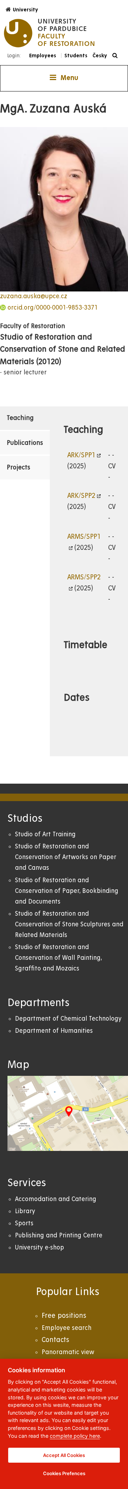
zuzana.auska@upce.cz (33, 296)
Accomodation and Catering (55, 1199)
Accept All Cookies (64, 1455)
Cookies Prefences (64, 1473)
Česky (99, 55)
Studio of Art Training (45, 834)
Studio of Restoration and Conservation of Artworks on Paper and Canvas (65, 857)
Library (25, 1211)
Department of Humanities (54, 1030)
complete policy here (75, 1436)
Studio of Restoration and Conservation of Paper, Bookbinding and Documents (66, 891)
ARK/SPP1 (81, 455)
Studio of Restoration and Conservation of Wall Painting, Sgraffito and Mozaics (58, 958)
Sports (24, 1223)
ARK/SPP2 (81, 495)
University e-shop (39, 1247)
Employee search (66, 1328)
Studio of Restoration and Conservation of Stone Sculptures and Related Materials (69, 924)
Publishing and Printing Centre (58, 1235)
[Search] (116, 56)
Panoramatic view (68, 1352)
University (25, 9)
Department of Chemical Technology (68, 1018)
